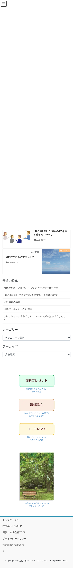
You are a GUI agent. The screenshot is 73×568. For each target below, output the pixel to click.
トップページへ (11, 519)
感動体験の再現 (12, 302)
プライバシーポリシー (14, 538)
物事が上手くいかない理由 (18, 309)
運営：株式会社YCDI (14, 532)
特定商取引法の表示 (13, 545)
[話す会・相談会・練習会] (17, 235)
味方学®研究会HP (12, 526)
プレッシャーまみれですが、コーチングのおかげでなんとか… (35, 318)
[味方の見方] (56, 261)
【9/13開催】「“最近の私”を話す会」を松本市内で (31, 295)
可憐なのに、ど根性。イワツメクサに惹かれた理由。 (32, 288)
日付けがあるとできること (20, 256)
